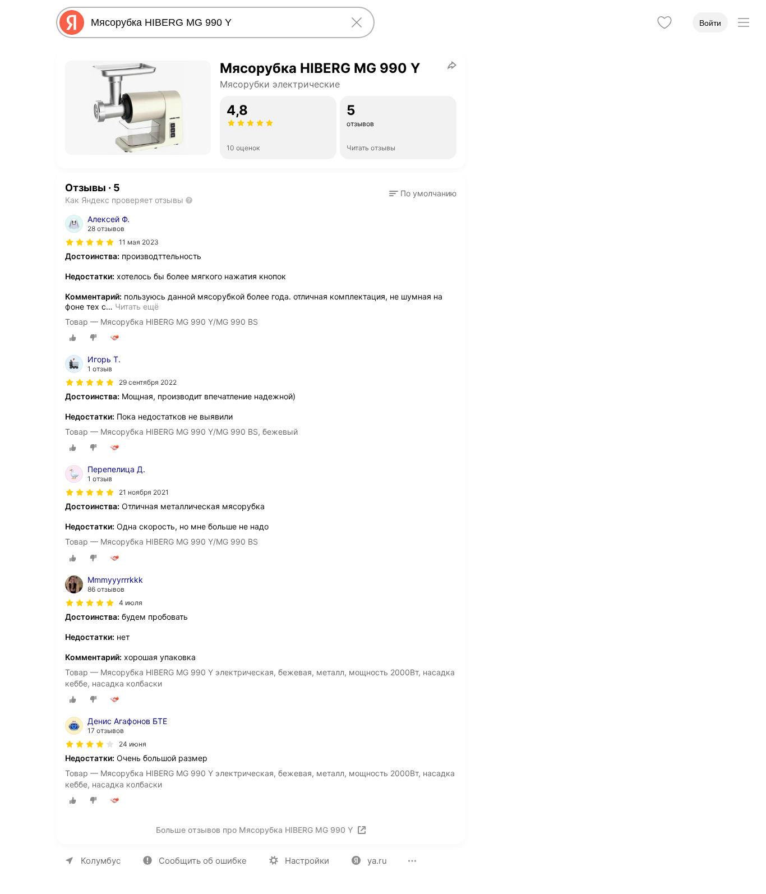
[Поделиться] (451, 65)
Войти (710, 23)
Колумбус (101, 860)
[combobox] (213, 22)
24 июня (132, 744)
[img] (89, 242)
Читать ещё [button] (137, 306)
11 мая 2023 (139, 242)
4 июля (130, 602)
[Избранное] (664, 22)
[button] (422, 193)
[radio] (73, 337)
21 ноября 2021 (144, 492)
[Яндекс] (71, 22)
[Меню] (743, 22)
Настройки (307, 860)
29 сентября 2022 (148, 382)
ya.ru (377, 860)
